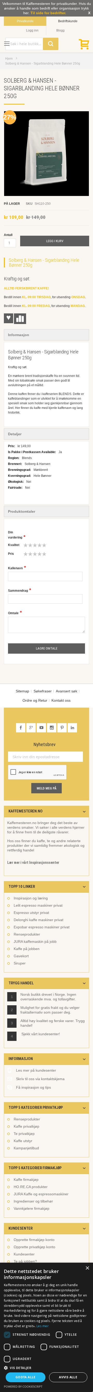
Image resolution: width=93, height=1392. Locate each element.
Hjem (9, 58)
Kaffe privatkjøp (26, 1126)
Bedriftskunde (68, 21)
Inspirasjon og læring (31, 898)
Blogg (60, 30)
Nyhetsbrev (45, 744)
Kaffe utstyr (23, 1141)
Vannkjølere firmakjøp (31, 1208)
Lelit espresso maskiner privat (38, 905)
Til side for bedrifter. (48, 13)
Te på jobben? (25, 1261)
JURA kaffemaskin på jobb (35, 941)
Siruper (20, 963)
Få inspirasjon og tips (33, 1087)
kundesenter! (49, 1034)
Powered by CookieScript (23, 1386)
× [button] (87, 1268)
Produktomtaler (21, 511)
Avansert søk (66, 691)
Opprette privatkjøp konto (34, 1247)
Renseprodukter (27, 934)
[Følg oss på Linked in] (72, 728)
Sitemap (22, 691)
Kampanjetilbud (26, 1148)
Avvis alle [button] (68, 1377)
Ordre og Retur (34, 700)
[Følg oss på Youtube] (42, 728)
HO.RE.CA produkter (31, 1187)
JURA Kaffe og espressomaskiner (41, 1194)
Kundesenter (24, 1254)
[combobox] (31, 44)
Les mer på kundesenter (36, 1070)
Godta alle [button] (26, 1377)
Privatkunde (25, 21)
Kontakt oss (61, 700)
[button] (46, 1367)
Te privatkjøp (24, 1134)
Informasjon (18, 335)
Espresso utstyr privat (31, 913)
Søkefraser (43, 691)
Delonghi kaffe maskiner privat (38, 920)
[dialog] (46, 1327)
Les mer (42, 1326)
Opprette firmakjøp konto (34, 1240)
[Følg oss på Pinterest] (62, 728)
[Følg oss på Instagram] (52, 728)
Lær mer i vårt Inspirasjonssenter (33, 862)
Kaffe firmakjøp (26, 1179)
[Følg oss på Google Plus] (31, 728)
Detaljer (14, 434)
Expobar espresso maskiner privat (41, 927)
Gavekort (21, 956)
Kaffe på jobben (27, 949)
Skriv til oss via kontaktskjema (40, 1079)
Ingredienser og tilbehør (33, 1201)
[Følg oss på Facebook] (21, 728)
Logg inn (32, 30)
